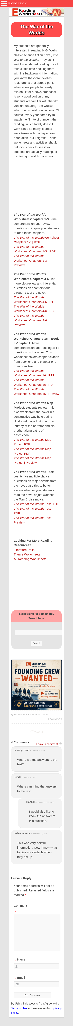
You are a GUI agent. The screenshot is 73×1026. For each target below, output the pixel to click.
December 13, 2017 (46, 802)
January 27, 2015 (40, 834)
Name (20, 960)
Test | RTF (36, 504)
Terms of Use (19, 1008)
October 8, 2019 (38, 750)
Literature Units (24, 550)
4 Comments (55, 719)
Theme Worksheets (27, 554)
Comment (20, 908)
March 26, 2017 (30, 777)
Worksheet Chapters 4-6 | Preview (31, 320)
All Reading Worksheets (30, 559)
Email (20, 978)
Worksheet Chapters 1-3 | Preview (31, 260)
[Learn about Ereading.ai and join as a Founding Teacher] (36, 685)
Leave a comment (47, 744)
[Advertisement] (36, 585)
